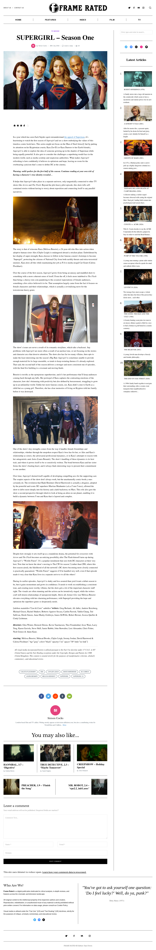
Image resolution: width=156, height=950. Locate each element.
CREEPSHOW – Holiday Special (91, 765)
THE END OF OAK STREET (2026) (137, 378)
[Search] (150, 7)
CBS (41, 672)
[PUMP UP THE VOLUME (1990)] (137, 245)
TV (139, 19)
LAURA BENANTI (32, 676)
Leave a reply (68, 46)
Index (83, 19)
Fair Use (33, 911)
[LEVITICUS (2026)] (137, 277)
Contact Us (19, 8)
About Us (7, 8)
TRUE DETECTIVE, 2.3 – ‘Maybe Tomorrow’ (54, 766)
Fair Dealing (49, 911)
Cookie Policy (62, 905)
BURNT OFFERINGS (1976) (134, 89)
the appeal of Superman (74, 136)
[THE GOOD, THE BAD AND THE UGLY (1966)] (137, 306)
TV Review (55, 31)
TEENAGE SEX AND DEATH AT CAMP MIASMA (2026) (136, 189)
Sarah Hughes (46, 771)
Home (18, 19)
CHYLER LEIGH (53, 672)
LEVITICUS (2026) (131, 287)
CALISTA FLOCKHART (28, 672)
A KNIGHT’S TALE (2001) (133, 124)
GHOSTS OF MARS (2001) (134, 158)
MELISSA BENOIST (49, 676)
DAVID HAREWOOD (69, 672)
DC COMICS (85, 672)
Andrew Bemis (10, 771)
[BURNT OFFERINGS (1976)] (137, 79)
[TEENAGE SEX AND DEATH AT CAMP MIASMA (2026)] (137, 179)
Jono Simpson (83, 770)
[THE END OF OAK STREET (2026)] (137, 368)
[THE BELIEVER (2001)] (137, 339)
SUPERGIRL (64, 676)
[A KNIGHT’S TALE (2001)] (137, 113)
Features (50, 19)
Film (112, 19)
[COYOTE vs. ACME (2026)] (137, 214)
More (64, 725)
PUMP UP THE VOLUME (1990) (136, 256)
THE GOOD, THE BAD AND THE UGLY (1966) (136, 315)
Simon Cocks (43, 46)
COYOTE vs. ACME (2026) (133, 224)
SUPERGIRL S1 (78, 676)
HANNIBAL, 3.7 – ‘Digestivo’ (13, 766)
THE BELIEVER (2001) (132, 349)
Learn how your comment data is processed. (64, 872)
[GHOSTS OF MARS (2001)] (137, 148)
